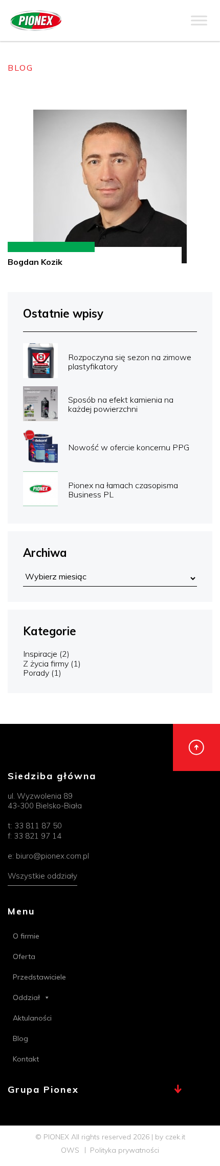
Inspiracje (40, 654)
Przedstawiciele (39, 977)
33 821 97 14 (37, 836)
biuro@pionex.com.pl (52, 856)
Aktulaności (32, 1018)
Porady (36, 673)
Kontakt (26, 1059)
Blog (20, 1038)
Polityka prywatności (124, 1150)
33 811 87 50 (38, 825)
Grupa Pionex (43, 1090)
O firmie (26, 936)
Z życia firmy (46, 663)
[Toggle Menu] (199, 20)
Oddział (26, 997)
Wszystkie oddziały (42, 876)
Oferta (24, 956)
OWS (70, 1150)
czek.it (175, 1136)
